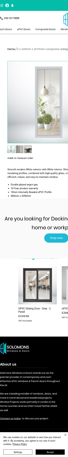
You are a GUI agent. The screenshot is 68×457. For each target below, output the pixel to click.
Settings (18, 452)
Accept (50, 452)
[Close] (63, 437)
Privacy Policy (20, 444)
